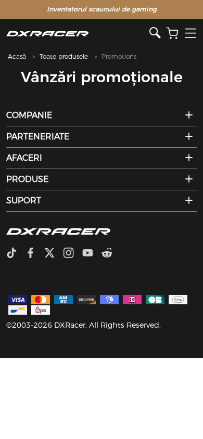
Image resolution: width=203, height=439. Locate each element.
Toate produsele (64, 56)
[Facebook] (34, 254)
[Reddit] (111, 254)
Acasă (17, 56)
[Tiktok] (15, 254)
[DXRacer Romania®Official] (77, 33)
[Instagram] (72, 254)
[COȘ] (172, 33)
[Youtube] (92, 254)
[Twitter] (53, 254)
